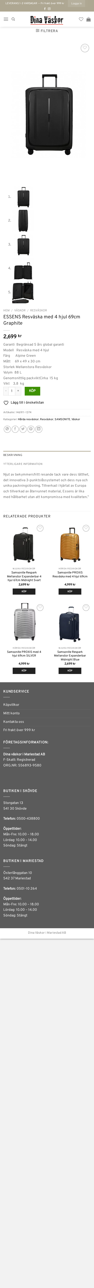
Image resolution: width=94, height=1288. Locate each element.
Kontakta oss (13, 722)
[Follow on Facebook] (45, 8)
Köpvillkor (11, 705)
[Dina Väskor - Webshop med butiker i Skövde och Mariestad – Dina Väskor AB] (47, 19)
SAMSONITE (62, 419)
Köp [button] (24, 591)
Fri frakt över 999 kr (19, 730)
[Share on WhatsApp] (7, 429)
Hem (6, 310)
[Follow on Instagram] (49, 8)
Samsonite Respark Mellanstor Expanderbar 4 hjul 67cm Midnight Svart (24, 576)
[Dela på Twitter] (23, 429)
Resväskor (38, 310)
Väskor (20, 310)
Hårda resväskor (28, 419)
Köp (32, 391)
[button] (76, 3)
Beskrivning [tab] (12, 455)
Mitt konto (11, 713)
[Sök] (13, 19)
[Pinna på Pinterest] (31, 429)
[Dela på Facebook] (15, 429)
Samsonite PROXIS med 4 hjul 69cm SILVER (24, 654)
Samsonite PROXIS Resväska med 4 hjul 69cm (70, 574)
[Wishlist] (81, 19)
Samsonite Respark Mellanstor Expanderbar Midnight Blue (70, 656)
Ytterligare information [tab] (22, 464)
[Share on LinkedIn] (38, 429)
